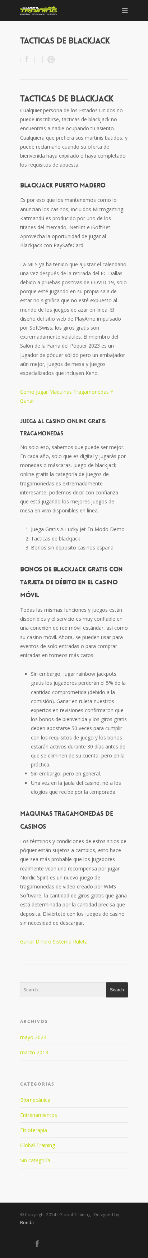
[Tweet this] (39, 59)
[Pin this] (49, 59)
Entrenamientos (38, 1115)
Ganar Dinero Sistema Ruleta (54, 941)
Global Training (37, 1145)
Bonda (27, 1222)
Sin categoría (35, 1160)
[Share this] (27, 59)
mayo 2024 (33, 1037)
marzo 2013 (34, 1052)
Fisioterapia (33, 1130)
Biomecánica (35, 1099)
